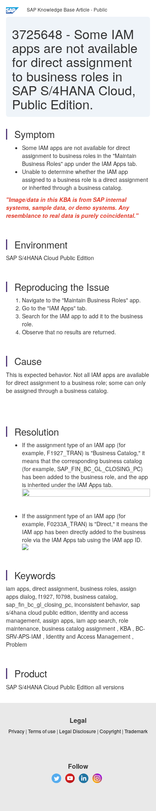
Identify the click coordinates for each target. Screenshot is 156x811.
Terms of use (42, 731)
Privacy (16, 731)
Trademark (136, 731)
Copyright (110, 731)
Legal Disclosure (77, 731)
